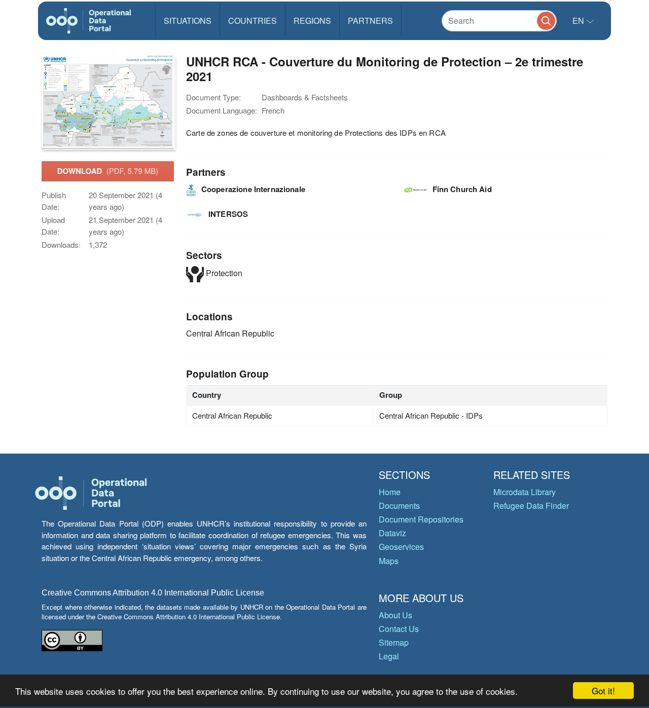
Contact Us (399, 629)
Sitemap (394, 642)
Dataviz (392, 533)
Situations (187, 20)
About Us (395, 615)
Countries (252, 20)
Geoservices (401, 546)
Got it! (603, 690)
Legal (389, 656)
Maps (389, 561)
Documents (399, 505)
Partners (370, 20)
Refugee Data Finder (531, 505)
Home (390, 492)
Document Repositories (421, 519)
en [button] (579, 20)
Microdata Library (524, 492)
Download (108, 170)
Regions (312, 20)
